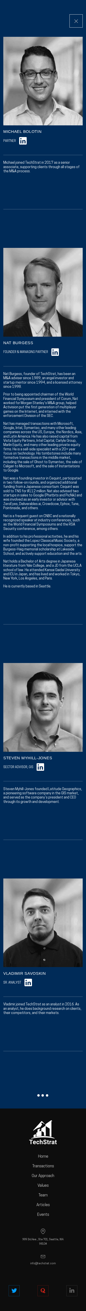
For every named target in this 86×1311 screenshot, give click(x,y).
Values (43, 1186)
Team (43, 1195)
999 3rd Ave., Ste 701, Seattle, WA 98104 (43, 1241)
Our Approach (43, 1176)
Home (43, 1157)
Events (43, 1215)
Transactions (43, 1166)
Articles (43, 1205)
